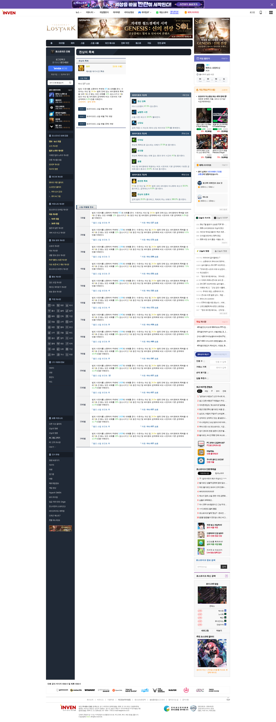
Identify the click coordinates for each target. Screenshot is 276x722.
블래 (62, 327)
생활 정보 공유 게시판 (57, 255)
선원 (50, 372)
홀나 (53, 311)
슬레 (62, 311)
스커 (62, 322)
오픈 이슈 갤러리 (55, 424)
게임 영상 (52, 488)
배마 (53, 316)
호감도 (51, 377)
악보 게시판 (53, 251)
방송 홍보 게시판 (55, 292)
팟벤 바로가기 (54, 460)
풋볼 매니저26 (54, 520)
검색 (70, 82)
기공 (70, 316)
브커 (70, 322)
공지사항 (185, 700)
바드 (70, 333)
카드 (50, 382)
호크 (70, 327)
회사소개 (90, 700)
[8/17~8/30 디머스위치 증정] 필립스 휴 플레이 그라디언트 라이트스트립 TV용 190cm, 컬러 (212, 341)
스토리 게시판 (54, 246)
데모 (62, 344)
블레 (53, 344)
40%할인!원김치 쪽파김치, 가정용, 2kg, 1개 (212, 346)
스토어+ (225, 90)
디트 (53, 305)
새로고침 (222, 209)
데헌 (53, 327)
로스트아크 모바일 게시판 (58, 210)
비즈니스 (100, 700)
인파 (62, 316)
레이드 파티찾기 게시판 (57, 287)
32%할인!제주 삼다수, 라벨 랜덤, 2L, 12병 (212, 332)
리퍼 (70, 344)
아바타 (51, 368)
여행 (50, 479)
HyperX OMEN (55, 492)
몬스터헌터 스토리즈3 (57, 506)
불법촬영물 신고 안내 (157, 700)
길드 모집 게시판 (55, 282)
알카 (62, 338)
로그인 (252, 12)
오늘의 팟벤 (53, 433)
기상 (70, 349)
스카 (53, 333)
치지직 (51, 465)
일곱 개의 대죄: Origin (57, 502)
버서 (70, 305)
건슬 (62, 333)
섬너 (53, 338)
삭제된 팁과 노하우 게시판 (59, 155)
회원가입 (54, 74)
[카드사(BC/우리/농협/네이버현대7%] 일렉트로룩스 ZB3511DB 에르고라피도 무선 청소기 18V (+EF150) (212, 336)
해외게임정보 (54, 483)
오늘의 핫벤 (53, 428)
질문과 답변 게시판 (56, 228)
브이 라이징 (53, 497)
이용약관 (111, 700)
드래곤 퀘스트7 (54, 515)
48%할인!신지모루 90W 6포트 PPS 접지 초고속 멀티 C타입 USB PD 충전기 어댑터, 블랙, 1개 (212, 327)
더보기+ (225, 58)
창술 (53, 322)
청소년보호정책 (140, 700)
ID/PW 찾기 (65, 74)
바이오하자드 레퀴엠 (56, 511)
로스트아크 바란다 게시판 (58, 269)
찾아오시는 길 (173, 700)
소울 (53, 349)
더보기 (219, 630)
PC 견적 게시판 (55, 442)
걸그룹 (51, 474)
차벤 (50, 469)
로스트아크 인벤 (62, 51)
